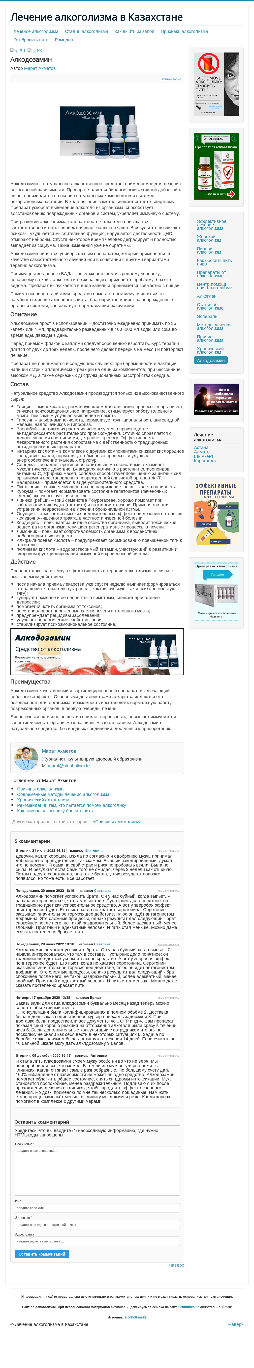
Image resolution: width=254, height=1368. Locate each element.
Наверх (176, 1265)
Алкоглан (207, 295)
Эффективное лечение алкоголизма (211, 224)
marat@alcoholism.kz (69, 765)
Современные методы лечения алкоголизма (63, 794)
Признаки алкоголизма (184, 31)
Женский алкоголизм (209, 238)
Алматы (202, 451)
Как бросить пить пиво (214, 262)
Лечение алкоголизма (36, 31)
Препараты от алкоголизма (211, 274)
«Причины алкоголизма (117, 821)
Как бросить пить (30, 39)
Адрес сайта (24, 1234)
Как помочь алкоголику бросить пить (55, 810)
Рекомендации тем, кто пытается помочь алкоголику (71, 805)
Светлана (102, 890)
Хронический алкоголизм (43, 799)
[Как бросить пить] (216, 84)
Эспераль (207, 316)
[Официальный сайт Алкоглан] (216, 166)
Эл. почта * (23, 1217)
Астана (201, 447)
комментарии (170, 79)
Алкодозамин (211, 360)
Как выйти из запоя (134, 31)
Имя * (19, 1201)
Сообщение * (24, 1144)
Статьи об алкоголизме (210, 306)
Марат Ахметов (40, 68)
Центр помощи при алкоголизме (214, 285)
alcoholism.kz (188, 1306)
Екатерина (94, 850)
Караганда (205, 460)
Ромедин (64, 39)
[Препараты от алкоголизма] (216, 513)
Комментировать (168, 850)
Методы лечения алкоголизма (214, 326)
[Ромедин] (216, 592)
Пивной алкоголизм (209, 250)
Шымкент (203, 456)
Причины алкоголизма (40, 788)
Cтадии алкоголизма (86, 31)
